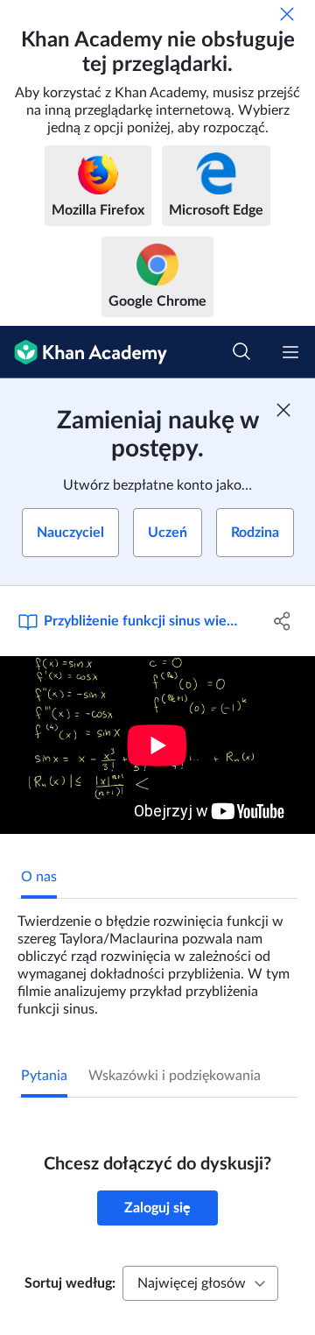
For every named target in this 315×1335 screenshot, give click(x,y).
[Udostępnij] (283, 621)
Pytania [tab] (44, 1076)
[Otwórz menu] (290, 352)
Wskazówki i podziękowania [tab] (174, 1076)
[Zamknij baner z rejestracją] (283, 409)
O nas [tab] (39, 877)
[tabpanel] (158, 958)
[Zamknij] (287, 14)
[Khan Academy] (83, 352)
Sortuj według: (70, 1283)
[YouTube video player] (157, 745)
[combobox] (200, 1283)
